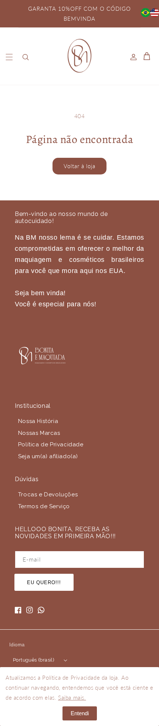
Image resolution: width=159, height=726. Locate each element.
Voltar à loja (79, 166)
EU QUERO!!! (44, 582)
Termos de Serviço (44, 506)
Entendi (80, 713)
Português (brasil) (33, 660)
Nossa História (38, 421)
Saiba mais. (72, 697)
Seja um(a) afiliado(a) (48, 456)
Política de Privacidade (51, 444)
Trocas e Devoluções (48, 494)
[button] (9, 57)
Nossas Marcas (39, 433)
